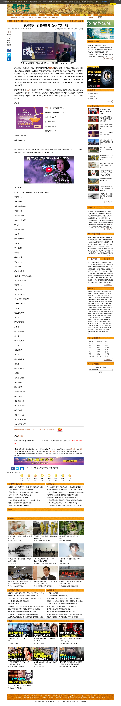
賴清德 (105, 291)
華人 (96, 323)
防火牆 (89, 317)
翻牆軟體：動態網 (94, 697)
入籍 (94, 325)
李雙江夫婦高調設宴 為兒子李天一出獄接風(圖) (62, 503)
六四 (108, 297)
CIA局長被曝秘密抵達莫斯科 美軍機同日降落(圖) (106, 126)
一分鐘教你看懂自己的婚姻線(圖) (18, 601)
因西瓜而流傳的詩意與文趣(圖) (97, 45)
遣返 (110, 323)
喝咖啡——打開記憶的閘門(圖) (18, 497)
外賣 (19, 586)
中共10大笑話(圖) (13, 603)
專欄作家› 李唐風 (77, 21)
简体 (61, 29)
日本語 (95, 696)
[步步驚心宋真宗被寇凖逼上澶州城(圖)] (93, 132)
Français (78, 696)
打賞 (65, 29)
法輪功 (103, 317)
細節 (62, 563)
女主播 (89, 323)
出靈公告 (45, 540)
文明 (17, 688)
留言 (68, 29)
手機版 (57, 29)
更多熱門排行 (108, 255)
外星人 (103, 331)
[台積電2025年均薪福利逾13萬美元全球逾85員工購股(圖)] (93, 171)
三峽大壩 (106, 295)
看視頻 (85, 697)
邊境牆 (100, 301)
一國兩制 (90, 307)
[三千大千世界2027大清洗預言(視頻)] (20, 671)
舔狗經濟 (21, 666)
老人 (17, 540)
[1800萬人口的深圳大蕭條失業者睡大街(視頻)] (45, 647)
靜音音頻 (73, 586)
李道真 (99, 343)
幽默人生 (108, 329)
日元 (99, 311)
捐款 (41, 696)
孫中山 (97, 327)
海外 (103, 325)
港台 (45, 15)
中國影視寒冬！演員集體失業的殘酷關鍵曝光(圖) (23, 595)
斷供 (43, 666)
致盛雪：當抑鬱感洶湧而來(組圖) (18, 505)
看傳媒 (72, 697)
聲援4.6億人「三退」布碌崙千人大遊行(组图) (106, 150)
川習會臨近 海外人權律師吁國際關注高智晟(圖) (106, 142)
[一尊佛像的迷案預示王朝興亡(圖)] (93, 178)
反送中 (89, 305)
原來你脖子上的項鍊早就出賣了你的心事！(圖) (23, 614)
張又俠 (55, 563)
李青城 (107, 352)
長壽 (11, 540)
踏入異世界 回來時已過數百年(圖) (98, 52)
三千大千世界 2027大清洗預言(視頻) (19, 685)
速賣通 (68, 586)
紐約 (60, 15)
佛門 (77, 643)
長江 (93, 297)
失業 (11, 643)
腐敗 (98, 305)
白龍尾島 (90, 321)
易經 (103, 329)
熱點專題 (91, 90)
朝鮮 (89, 309)
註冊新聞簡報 (93, 364)
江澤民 (63, 666)
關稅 (96, 301)
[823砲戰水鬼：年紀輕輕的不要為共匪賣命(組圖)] (20, 544)
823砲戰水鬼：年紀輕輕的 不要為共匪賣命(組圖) (106, 196)
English (70, 696)
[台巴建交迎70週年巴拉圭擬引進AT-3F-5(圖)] (93, 109)
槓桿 (103, 309)
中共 (103, 299)
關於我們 (47, 696)
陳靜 (98, 347)
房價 (89, 315)
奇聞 (92, 15)
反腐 (101, 305)
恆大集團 (49, 586)
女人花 (9, 36)
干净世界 (26, 697)
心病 (20, 540)
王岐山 (89, 301)
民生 (100, 325)
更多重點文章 (108, 202)
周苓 (90, 347)
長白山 (108, 319)
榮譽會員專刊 (93, 42)
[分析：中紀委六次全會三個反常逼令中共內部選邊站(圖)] (45, 544)
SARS (98, 321)
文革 (109, 331)
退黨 (111, 297)
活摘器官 (90, 319)
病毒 (89, 293)
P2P (102, 315)
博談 (53, 15)
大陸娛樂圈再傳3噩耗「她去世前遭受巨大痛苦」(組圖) (64, 505)
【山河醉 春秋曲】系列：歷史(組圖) (19, 495)
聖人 (11, 688)
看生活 (16, 21)
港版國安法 (104, 297)
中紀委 (46, 563)
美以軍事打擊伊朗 (93, 93)
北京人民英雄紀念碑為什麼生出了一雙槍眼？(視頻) (24, 500)
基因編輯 (108, 315)
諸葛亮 (100, 329)
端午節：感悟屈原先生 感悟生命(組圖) (20, 503)
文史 (76, 15)
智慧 (89, 331)
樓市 (109, 311)
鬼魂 (67, 666)
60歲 (14, 540)
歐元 (96, 311)
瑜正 (90, 354)
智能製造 (38, 643)
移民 (98, 323)
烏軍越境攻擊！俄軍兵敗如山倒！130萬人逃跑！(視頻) (64, 489)
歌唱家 (9, 43)
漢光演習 (98, 293)
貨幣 (109, 309)
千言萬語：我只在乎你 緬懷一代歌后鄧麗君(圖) (62, 497)
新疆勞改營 (103, 321)
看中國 (20, 436)
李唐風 (107, 347)
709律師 (96, 317)
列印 (72, 29)
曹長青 (99, 356)
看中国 (22, 8)
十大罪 (71, 666)
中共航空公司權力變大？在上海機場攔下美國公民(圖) (106, 188)
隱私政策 (63, 696)
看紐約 (65, 697)
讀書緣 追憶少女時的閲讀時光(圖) (98, 56)
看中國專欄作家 (94, 338)
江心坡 (94, 321)
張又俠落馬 (91, 96)
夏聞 (106, 345)
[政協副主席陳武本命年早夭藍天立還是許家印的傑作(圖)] (45, 567)
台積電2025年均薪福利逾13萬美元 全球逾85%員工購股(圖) (106, 173)
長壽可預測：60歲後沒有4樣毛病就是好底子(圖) (106, 165)
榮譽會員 (72, 449)
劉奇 (91, 329)
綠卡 (97, 325)
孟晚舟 (93, 301)
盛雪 (98, 350)
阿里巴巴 (63, 586)
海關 (107, 323)
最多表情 (107, 259)
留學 (104, 323)
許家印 (44, 586)
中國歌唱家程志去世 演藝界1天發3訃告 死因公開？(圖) (64, 500)
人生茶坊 (30, 17)
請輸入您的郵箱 (101, 367)
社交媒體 (107, 307)
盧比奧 (109, 291)
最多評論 (94, 259)
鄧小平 (109, 327)
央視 (93, 323)
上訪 (100, 317)
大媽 (111, 313)
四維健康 (91, 356)
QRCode (27, 468)
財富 (89, 313)
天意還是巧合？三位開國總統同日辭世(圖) (100, 47)
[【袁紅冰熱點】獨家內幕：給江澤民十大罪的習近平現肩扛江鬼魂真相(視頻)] (71, 647)
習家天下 (72, 643)
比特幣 (93, 311)
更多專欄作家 (108, 359)
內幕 (107, 303)
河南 (11, 586)
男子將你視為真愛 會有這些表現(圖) (58, 609)
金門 (16, 563)
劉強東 (108, 313)
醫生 (22, 586)
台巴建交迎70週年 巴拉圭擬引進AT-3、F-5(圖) (106, 111)
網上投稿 (27, 696)
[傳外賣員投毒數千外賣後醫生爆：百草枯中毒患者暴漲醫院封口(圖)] (20, 567)
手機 (94, 331)
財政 (111, 311)
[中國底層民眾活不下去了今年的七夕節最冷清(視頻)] (20, 647)
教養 (68, 563)
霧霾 (105, 315)
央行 (98, 309)
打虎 (103, 305)
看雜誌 (51, 697)
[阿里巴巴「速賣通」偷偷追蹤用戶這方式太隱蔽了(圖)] (71, 567)
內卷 (42, 643)
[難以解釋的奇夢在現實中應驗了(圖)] (71, 522)
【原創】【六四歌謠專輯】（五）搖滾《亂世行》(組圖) (25, 487)
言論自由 (108, 321)
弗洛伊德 (96, 299)
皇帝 (97, 329)
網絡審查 (107, 317)
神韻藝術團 (35, 697)
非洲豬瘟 (95, 315)
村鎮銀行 (15, 586)
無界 (103, 697)
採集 (77, 586)
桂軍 (91, 327)
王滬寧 (92, 303)
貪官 (93, 305)
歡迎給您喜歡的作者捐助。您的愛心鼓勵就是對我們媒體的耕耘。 (35, 429)
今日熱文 (12, 518)
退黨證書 (58, 697)
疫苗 (89, 299)
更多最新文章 (108, 229)
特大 (76, 29)
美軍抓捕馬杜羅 (93, 98)
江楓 (98, 354)
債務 (101, 309)
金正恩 (109, 299)
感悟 (91, 331)
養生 (89, 333)
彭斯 (103, 301)
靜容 (98, 352)
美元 (106, 309)
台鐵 (106, 293)
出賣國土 (101, 295)
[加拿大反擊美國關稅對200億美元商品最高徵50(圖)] (93, 117)
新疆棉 (89, 297)
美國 (37, 15)
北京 (105, 313)
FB (111, 307)
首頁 (14, 15)
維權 (93, 317)
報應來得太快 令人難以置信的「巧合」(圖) (100, 248)
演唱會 (9, 45)
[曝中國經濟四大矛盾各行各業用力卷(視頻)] (45, 624)
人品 (65, 563)
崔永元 (100, 303)
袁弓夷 (98, 297)
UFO (100, 299)
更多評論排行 (108, 284)
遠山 (98, 345)
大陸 (21, 15)
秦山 (90, 352)
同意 (112, 4)
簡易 (106, 341)
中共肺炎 (90, 291)
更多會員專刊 (108, 58)
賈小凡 (91, 343)
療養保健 (14, 17)
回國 (91, 325)
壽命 (107, 331)
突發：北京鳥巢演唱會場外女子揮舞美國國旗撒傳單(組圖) (65, 492)
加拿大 (92, 309)
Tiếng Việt (87, 696)
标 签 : (10, 32)
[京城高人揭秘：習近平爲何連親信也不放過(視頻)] (71, 624)
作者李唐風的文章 (16, 484)
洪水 (14, 688)
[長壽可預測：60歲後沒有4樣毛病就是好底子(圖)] (20, 522)
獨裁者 (63, 643)
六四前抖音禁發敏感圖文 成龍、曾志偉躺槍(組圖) (62, 495)
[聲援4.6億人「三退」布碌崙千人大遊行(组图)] (93, 148)
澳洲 (110, 325)
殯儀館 (40, 540)
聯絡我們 (34, 696)
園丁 (90, 350)
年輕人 (50, 540)
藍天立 (40, 586)
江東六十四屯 (96, 319)
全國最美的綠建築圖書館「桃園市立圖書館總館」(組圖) (25, 617)
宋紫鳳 (91, 341)
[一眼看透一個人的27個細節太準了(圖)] (71, 544)
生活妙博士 (22, 17)
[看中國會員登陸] (100, 23)
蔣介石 (102, 327)
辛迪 (106, 356)
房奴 (40, 666)
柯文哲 (92, 299)
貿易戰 (89, 295)
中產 (91, 313)
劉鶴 (89, 303)
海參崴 (95, 313)
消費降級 (15, 643)
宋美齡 (105, 327)
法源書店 (44, 697)
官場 (29, 15)
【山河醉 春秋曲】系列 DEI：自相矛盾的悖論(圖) (23, 492)
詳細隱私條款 (103, 2)
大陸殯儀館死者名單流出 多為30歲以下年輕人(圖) (106, 157)
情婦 (95, 305)
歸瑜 (106, 343)
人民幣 (89, 311)
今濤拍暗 (100, 341)
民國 (89, 327)
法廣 (104, 307)
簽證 (89, 325)
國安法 (109, 293)
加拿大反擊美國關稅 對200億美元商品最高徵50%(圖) (106, 119)
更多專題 (109, 101)
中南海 (103, 303)
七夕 (11, 666)
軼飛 (90, 345)
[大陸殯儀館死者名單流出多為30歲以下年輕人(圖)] (45, 522)
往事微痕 (95, 307)
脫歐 (95, 309)
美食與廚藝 (46, 17)
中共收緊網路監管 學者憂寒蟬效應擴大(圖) (100, 220)
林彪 (89, 329)
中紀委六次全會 (40, 563)
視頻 (10, 621)
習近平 (50, 563)
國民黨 (103, 293)
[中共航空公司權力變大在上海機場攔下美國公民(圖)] (93, 186)
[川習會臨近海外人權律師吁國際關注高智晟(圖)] (93, 140)
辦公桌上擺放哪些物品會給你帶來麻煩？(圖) (22, 611)
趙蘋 (106, 350)
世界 (68, 15)
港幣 (102, 311)
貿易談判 (110, 301)
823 (14, 563)
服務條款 (55, 696)
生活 (84, 15)
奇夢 (64, 540)
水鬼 (11, 563)
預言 (97, 331)
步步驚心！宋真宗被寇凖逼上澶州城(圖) (100, 211)
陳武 (37, 586)
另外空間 (68, 540)
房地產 (105, 311)
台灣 (98, 313)
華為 (106, 299)
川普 (102, 291)
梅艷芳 (9, 34)
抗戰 (94, 327)
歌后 (8, 40)
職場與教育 (38, 17)
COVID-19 (93, 293)
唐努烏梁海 (103, 319)
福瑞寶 (78, 697)
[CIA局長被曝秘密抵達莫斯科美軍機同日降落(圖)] (93, 124)
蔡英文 (101, 313)
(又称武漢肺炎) (96, 291)
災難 (20, 688)
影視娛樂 (55, 17)
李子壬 (107, 354)
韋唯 (8, 38)
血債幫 (68, 643)
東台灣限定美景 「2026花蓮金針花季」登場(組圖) (24, 609)
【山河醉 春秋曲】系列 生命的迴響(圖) (20, 489)
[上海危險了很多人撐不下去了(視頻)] (20, 624)
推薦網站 (18, 697)
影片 (99, 15)
